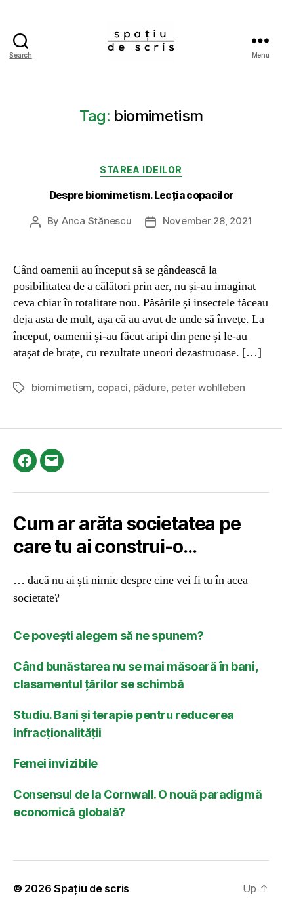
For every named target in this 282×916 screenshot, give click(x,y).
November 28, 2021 (207, 221)
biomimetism (61, 387)
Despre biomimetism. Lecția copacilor (141, 195)
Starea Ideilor (141, 169)
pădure (149, 387)
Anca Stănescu (97, 221)
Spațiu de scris (91, 888)
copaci (112, 387)
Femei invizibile (55, 763)
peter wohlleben (208, 387)
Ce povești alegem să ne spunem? (108, 635)
